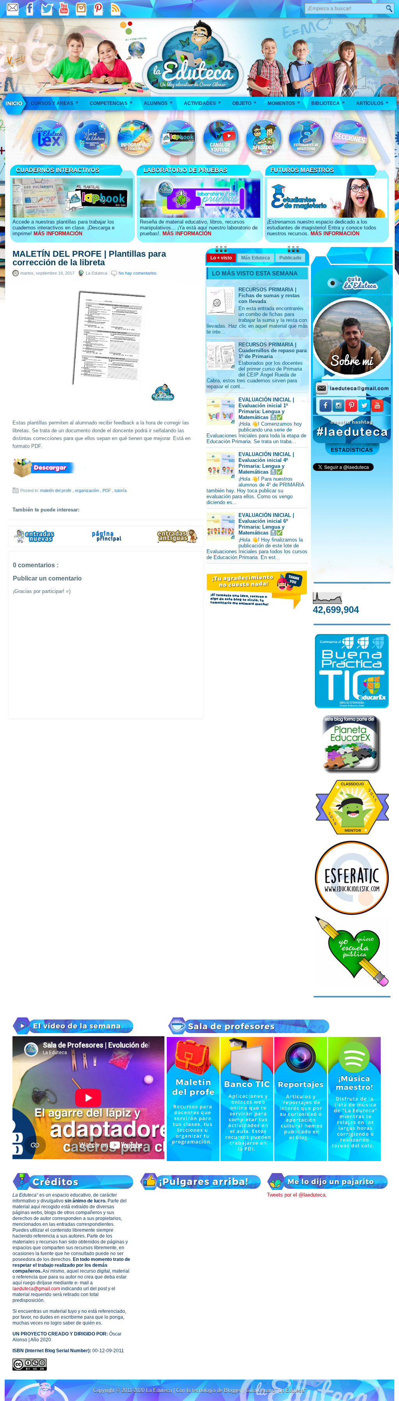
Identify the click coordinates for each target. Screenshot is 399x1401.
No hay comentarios (137, 273)
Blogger (233, 1390)
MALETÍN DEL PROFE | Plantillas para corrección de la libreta (89, 258)
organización (87, 490)
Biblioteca (328, 102)
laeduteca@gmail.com (36, 1288)
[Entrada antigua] (177, 542)
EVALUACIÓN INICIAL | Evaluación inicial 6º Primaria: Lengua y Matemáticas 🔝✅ (266, 524)
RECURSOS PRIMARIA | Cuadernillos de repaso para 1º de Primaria (272, 350)
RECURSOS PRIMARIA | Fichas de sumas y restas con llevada (269, 295)
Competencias (111, 102)
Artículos (372, 102)
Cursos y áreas (54, 102)
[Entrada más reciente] (34, 542)
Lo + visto (221, 258)
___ (15, 103)
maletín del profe (56, 490)
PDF (107, 490)
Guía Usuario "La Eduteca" (275, 1390)
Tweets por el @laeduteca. (297, 1195)
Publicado (290, 258)
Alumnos (158, 102)
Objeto (244, 102)
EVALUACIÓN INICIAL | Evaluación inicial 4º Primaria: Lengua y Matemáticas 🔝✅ (266, 463)
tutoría (121, 490)
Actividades (202, 102)
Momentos (284, 102)
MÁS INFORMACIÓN (58, 233)
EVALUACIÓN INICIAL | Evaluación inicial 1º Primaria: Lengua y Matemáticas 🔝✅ (266, 408)
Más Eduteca (255, 258)
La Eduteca (159, 1390)
